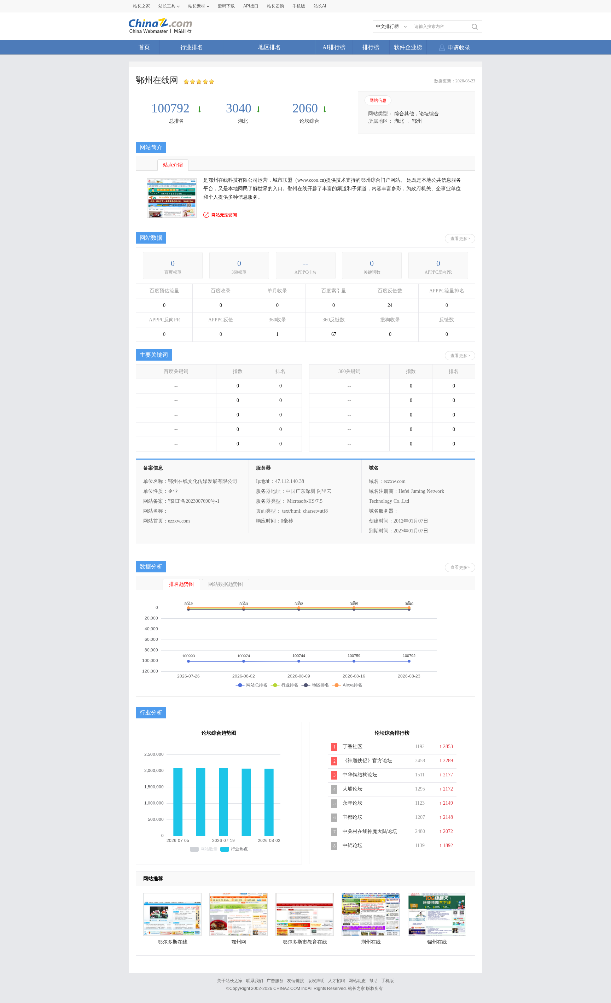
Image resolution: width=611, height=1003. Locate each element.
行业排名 (191, 47)
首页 (144, 47)
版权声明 (316, 980)
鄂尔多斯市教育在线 (305, 942)
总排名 (176, 121)
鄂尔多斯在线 (172, 942)
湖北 (243, 121)
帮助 (373, 980)
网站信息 (377, 100)
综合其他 (404, 113)
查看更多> (460, 238)
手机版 (387, 980)
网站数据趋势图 (225, 584)
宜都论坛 (352, 817)
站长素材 (196, 6)
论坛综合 (309, 121)
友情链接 (295, 980)
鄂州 (417, 121)
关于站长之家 (230, 980)
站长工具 (166, 6)
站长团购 (275, 6)
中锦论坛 (352, 845)
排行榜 (370, 47)
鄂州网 (238, 942)
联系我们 (254, 980)
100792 (172, 108)
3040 (238, 108)
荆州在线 (371, 942)
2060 (305, 108)
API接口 (250, 6)
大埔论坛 (352, 789)
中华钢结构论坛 (360, 774)
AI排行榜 (333, 47)
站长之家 (141, 6)
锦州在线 (437, 942)
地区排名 (269, 47)
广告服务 (275, 980)
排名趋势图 (181, 584)
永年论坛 (352, 803)
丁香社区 (352, 746)
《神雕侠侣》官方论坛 (367, 760)
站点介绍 (173, 165)
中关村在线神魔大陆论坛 (370, 831)
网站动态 (357, 980)
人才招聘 (336, 980)
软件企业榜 (408, 47)
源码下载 (226, 6)
